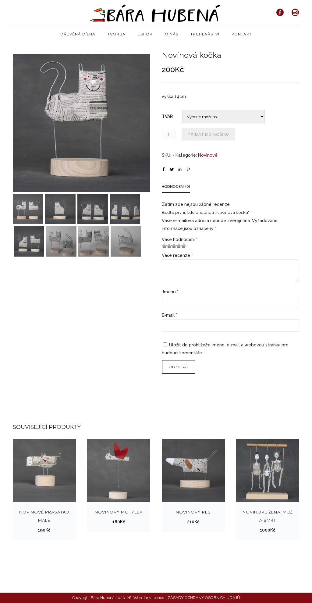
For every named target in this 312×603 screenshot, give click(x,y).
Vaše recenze (177, 255)
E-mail (169, 315)
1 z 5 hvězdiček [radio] (164, 245)
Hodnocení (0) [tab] (175, 187)
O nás (171, 34)
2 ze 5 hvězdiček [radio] (167, 245)
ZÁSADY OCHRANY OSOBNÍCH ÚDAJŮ (204, 597)
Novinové (208, 155)
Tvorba (117, 34)
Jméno (170, 291)
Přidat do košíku (208, 134)
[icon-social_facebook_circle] (281, 13)
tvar (167, 116)
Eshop (145, 34)
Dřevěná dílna (77, 34)
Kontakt (242, 34)
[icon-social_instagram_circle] (295, 13)
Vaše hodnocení (179, 239)
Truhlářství (204, 34)
